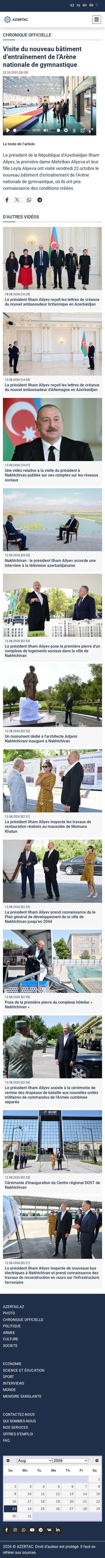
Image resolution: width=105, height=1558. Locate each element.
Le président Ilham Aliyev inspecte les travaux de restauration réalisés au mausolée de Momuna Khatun (48, 826)
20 (72, 1501)
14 (85, 1494)
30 (14, 1516)
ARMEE (9, 1333)
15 (98, 1494)
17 (30, 1501)
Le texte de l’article (19, 144)
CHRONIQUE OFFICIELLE (27, 34)
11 (43, 1494)
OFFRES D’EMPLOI (18, 1434)
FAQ (6, 1440)
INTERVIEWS (13, 1383)
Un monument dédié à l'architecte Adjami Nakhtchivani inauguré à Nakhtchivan (41, 738)
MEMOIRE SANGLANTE (22, 1396)
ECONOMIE (12, 1364)
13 (72, 1494)
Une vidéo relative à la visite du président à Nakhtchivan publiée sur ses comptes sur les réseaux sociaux (51, 475)
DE (91, 5)
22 (98, 1501)
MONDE (9, 1390)
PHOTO (9, 1313)
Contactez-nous (19, 1414)
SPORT (8, 1377)
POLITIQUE (12, 1326)
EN (85, 5)
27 (72, 1509)
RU (78, 5)
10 (30, 1494)
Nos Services (15, 1427)
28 (85, 1509)
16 (14, 1501)
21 (85, 1501)
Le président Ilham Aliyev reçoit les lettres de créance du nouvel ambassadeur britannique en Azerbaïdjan (52, 302)
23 (14, 1509)
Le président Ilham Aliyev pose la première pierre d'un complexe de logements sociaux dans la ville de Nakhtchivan (52, 651)
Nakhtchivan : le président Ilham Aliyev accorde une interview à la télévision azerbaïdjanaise (50, 563)
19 (58, 1501)
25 (43, 1509)
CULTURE (10, 1339)
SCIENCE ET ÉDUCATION (23, 1370)
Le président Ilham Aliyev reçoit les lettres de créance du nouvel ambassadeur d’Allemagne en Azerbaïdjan (52, 387)
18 (43, 1501)
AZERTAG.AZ (13, 1307)
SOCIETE (10, 1346)
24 (30, 1509)
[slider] (22, 130)
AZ (72, 5)
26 (58, 1509)
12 (58, 1494)
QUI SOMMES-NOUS (19, 1421)
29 (98, 1509)
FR (97, 5)
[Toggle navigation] (95, 19)
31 (30, 1516)
